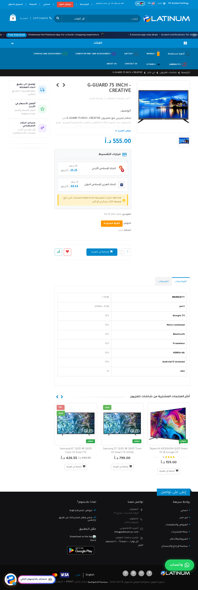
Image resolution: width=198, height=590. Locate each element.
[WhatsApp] (141, 573)
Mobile (151, 54)
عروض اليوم (65, 4)
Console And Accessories (48, 54)
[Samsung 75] (122, 424)
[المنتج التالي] (58, 85)
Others (151, 65)
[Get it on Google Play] (75, 550)
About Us (112, 64)
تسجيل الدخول (15, 4)
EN (149, 3)
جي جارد (151, 72)
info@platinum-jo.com (126, 532)
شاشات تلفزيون (168, 72)
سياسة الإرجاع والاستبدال (174, 546)
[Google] (133, 573)
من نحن (183, 518)
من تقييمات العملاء (118, 98)
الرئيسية (84, 4)
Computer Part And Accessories (93, 54)
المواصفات (181, 281)
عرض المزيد (124, 131)
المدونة (33, 4)
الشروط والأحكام (179, 539)
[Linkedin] (125, 573)
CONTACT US (131, 64)
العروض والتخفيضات (176, 525)
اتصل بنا (24, 18)
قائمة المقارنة (177, 3)
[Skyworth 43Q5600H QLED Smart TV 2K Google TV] (168, 424)
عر (138, 3)
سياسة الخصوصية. (97, 582)
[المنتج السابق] (64, 85)
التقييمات (163, 281)
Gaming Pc (175, 65)
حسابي (46, 4)
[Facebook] (149, 573)
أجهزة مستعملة (176, 54)
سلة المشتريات (179, 532)
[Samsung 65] (75, 424)
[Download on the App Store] (75, 539)
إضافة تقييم (96, 98)
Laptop (129, 54)
